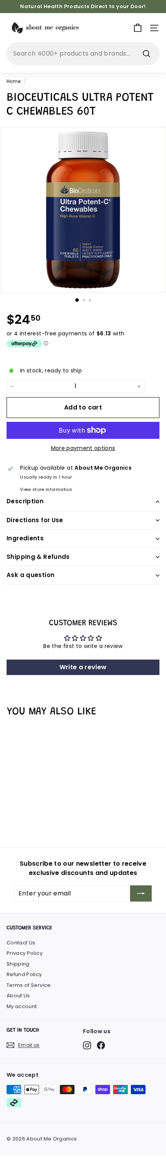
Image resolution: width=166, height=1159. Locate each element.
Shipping (18, 964)
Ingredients (25, 538)
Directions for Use (35, 520)
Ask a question (30, 575)
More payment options (83, 448)
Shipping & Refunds (38, 557)
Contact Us (21, 942)
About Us (18, 995)
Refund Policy (24, 974)
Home (13, 81)
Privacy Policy (24, 953)
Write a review (83, 667)
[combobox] (83, 53)
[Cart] (138, 28)
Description (25, 501)
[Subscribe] (141, 893)
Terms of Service (29, 985)
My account (22, 1006)
